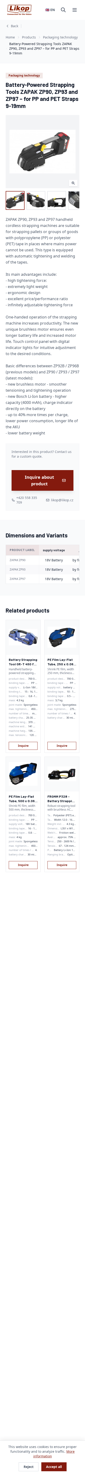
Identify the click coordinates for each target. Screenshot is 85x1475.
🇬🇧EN (50, 10)
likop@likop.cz (62, 500)
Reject (29, 1466)
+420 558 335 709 (26, 500)
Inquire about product (39, 480)
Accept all (54, 1466)
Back (14, 26)
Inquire (23, 746)
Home (10, 37)
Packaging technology (60, 37)
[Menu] (74, 10)
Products (29, 37)
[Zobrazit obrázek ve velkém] (42, 151)
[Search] (63, 10)
